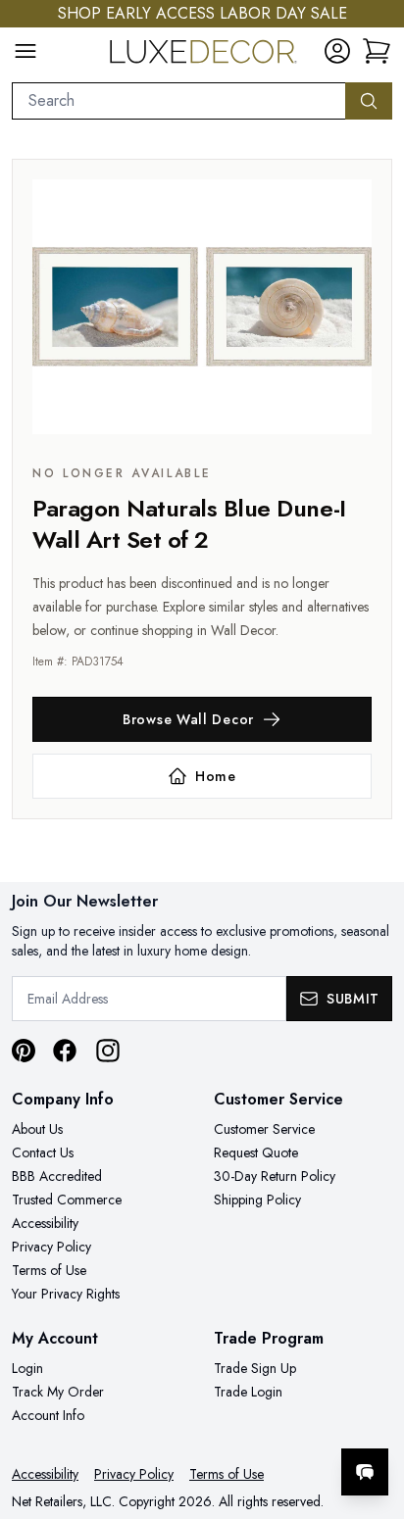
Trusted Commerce (67, 1199)
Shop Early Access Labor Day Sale (202, 13)
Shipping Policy (257, 1199)
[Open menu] (25, 51)
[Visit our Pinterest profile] (23, 1050)
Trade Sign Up (255, 1368)
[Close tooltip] (372, 1412)
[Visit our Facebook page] (64, 1050)
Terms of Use (49, 1270)
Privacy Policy (51, 1246)
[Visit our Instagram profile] (108, 1050)
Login (27, 1368)
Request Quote (256, 1152)
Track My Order (58, 1391)
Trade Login (248, 1391)
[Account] (337, 51)
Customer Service (264, 1129)
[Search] (368, 101)
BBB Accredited (57, 1176)
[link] (376, 51)
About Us (37, 1129)
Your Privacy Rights (66, 1293)
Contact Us (43, 1152)
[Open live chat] (364, 1471)
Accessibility (45, 1223)
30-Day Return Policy (274, 1176)
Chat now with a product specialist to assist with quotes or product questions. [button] (254, 1420)
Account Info (48, 1415)
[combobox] (179, 101)
